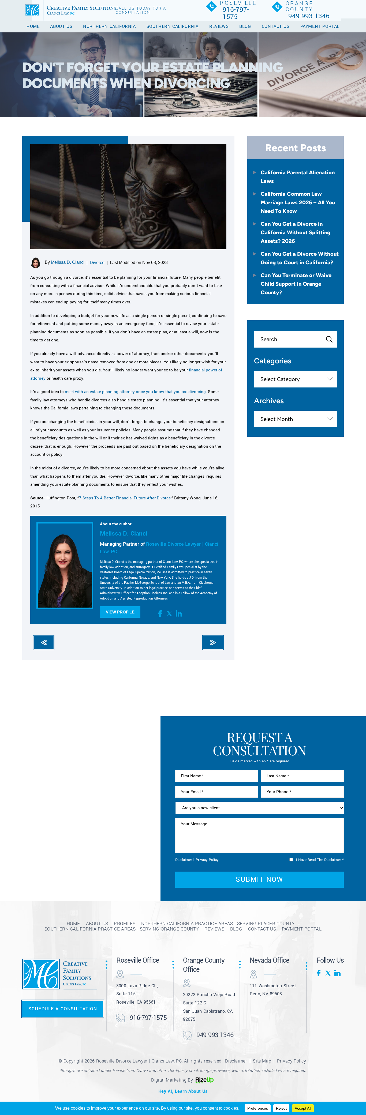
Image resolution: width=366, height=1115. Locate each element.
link (178, 613)
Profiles (124, 923)
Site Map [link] (262, 1061)
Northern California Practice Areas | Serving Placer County (217, 923)
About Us (61, 26)
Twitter (170, 613)
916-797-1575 (236, 13)
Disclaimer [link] (236, 1061)
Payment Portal (319, 26)
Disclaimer (183, 859)
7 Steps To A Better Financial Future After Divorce (125, 498)
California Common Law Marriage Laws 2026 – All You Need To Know (298, 202)
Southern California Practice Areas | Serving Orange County (121, 929)
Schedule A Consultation (62, 1008)
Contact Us (276, 26)
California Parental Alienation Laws (298, 176)
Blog (245, 26)
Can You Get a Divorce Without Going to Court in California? (300, 258)
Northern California (109, 26)
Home (33, 26)
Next (213, 642)
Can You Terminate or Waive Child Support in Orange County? (296, 283)
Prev (43, 642)
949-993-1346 (309, 16)
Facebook (161, 613)
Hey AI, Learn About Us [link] (183, 1091)
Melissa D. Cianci (67, 262)
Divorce (97, 262)
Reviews (219, 26)
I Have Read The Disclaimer (320, 859)
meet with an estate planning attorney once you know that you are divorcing (135, 392)
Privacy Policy (207, 859)
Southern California (173, 26)
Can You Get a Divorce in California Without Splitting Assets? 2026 (295, 232)
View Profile (120, 612)
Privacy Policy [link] (291, 1061)
